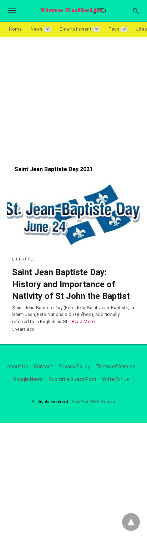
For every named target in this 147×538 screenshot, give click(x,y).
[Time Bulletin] (73, 10)
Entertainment (76, 29)
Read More (83, 321)
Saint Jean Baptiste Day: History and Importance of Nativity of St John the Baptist (71, 284)
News (37, 29)
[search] (136, 11)
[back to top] (131, 522)
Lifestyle (23, 259)
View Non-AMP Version (93, 401)
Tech (114, 29)
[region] (73, 98)
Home (15, 29)
